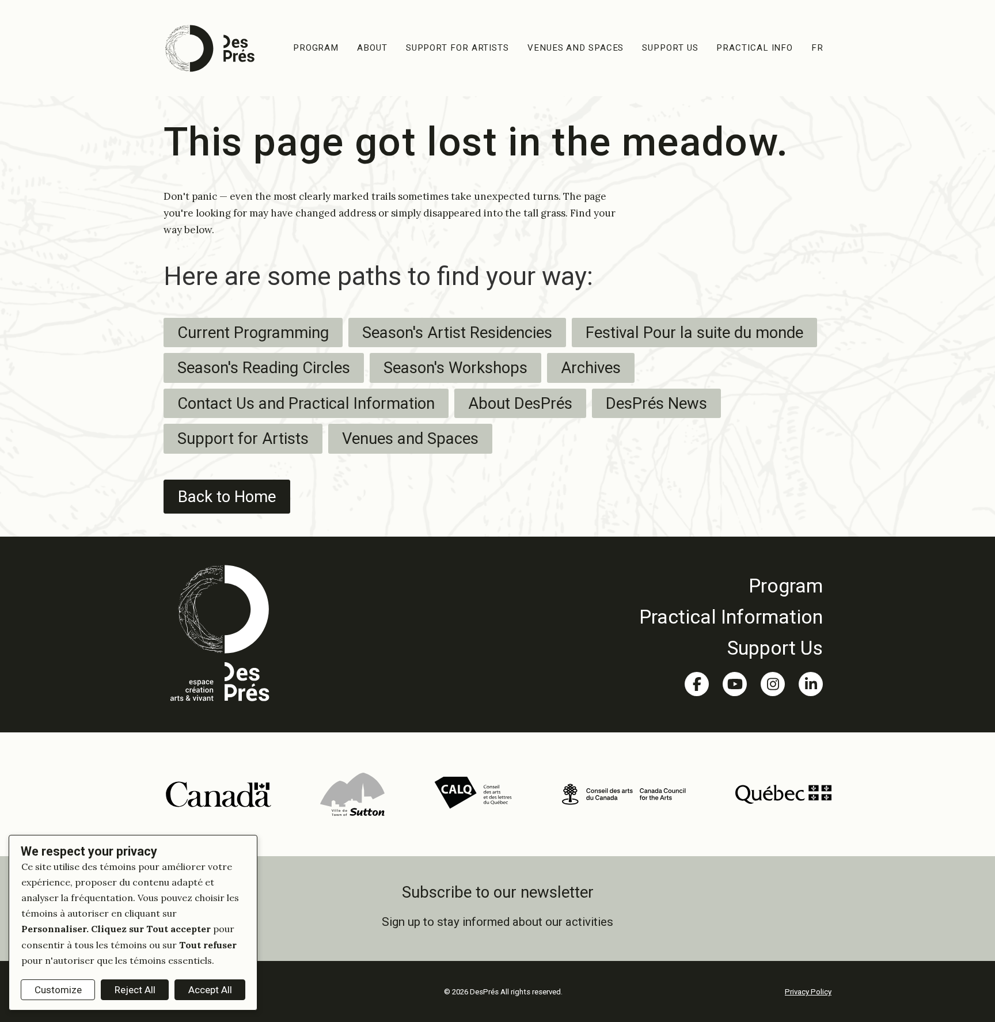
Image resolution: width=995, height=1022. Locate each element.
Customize (58, 990)
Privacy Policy (808, 991)
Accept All (210, 990)
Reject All (135, 990)
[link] (731, 585)
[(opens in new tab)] (218, 793)
